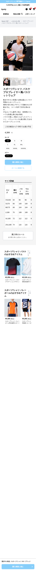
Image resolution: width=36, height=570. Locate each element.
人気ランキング (30, 14)
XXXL (8, 148)
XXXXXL (23, 148)
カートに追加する (18, 168)
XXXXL (15, 148)
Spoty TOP (5, 21)
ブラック (9, 156)
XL (15, 144)
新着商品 (6, 14)
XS (8, 141)
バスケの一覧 (15, 21)
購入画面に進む (18, 162)
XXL (21, 144)
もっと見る (29, 253)
